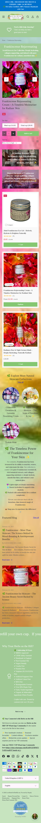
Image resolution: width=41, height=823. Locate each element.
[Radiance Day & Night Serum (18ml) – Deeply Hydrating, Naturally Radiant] (20, 330)
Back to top (19, 711)
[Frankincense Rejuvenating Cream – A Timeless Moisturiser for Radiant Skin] (20, 270)
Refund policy (6, 798)
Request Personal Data (14, 796)
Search (4, 796)
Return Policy (25, 798)
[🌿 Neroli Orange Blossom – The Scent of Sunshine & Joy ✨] (30, 395)
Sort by (4, 140)
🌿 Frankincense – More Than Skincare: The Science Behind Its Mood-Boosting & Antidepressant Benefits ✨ (18, 535)
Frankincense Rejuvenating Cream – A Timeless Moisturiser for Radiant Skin (19, 105)
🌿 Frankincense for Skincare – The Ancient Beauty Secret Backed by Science (19, 596)
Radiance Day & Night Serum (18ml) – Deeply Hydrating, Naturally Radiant (18, 351)
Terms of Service (34, 796)
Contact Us (25, 796)
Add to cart (28, 133)
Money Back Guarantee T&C (9, 800)
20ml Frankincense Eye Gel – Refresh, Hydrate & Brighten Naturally (18, 232)
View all (20, 382)
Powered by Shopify (26, 792)
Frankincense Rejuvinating (14, 40)
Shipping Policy (16, 798)
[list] (20, 79)
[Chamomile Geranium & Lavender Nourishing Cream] (10, 395)
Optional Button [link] (20, 185)
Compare (10, 225)
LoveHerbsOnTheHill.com (13, 792)
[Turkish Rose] (10, 430)
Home (3, 40)
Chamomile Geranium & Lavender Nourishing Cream (11, 411)
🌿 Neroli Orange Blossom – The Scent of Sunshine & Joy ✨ (30, 411)
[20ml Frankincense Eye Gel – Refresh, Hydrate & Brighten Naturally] (20, 210)
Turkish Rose (10, 442)
